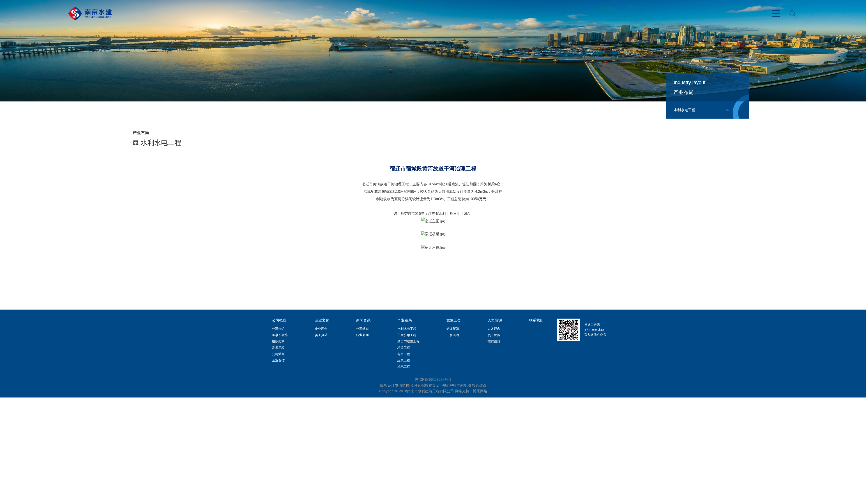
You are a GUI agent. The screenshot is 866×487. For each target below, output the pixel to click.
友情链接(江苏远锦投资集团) (417, 385)
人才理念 (494, 329)
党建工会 (453, 320)
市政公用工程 (406, 335)
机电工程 (403, 366)
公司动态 (362, 329)
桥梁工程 (403, 347)
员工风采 (321, 335)
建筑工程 (403, 360)
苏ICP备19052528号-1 (433, 379)
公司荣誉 (278, 354)
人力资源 (495, 320)
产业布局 (404, 320)
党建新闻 (452, 329)
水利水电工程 (406, 329)
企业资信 (278, 360)
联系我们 (536, 320)
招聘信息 (494, 341)
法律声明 (448, 385)
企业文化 (322, 320)
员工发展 (494, 335)
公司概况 (279, 320)
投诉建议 (479, 385)
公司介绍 (278, 329)
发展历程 (278, 347)
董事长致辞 (280, 335)
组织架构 (278, 341)
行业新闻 (362, 335)
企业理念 (321, 329)
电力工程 (403, 354)
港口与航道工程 (408, 341)
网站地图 (464, 385)
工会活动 (452, 335)
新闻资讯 (363, 320)
